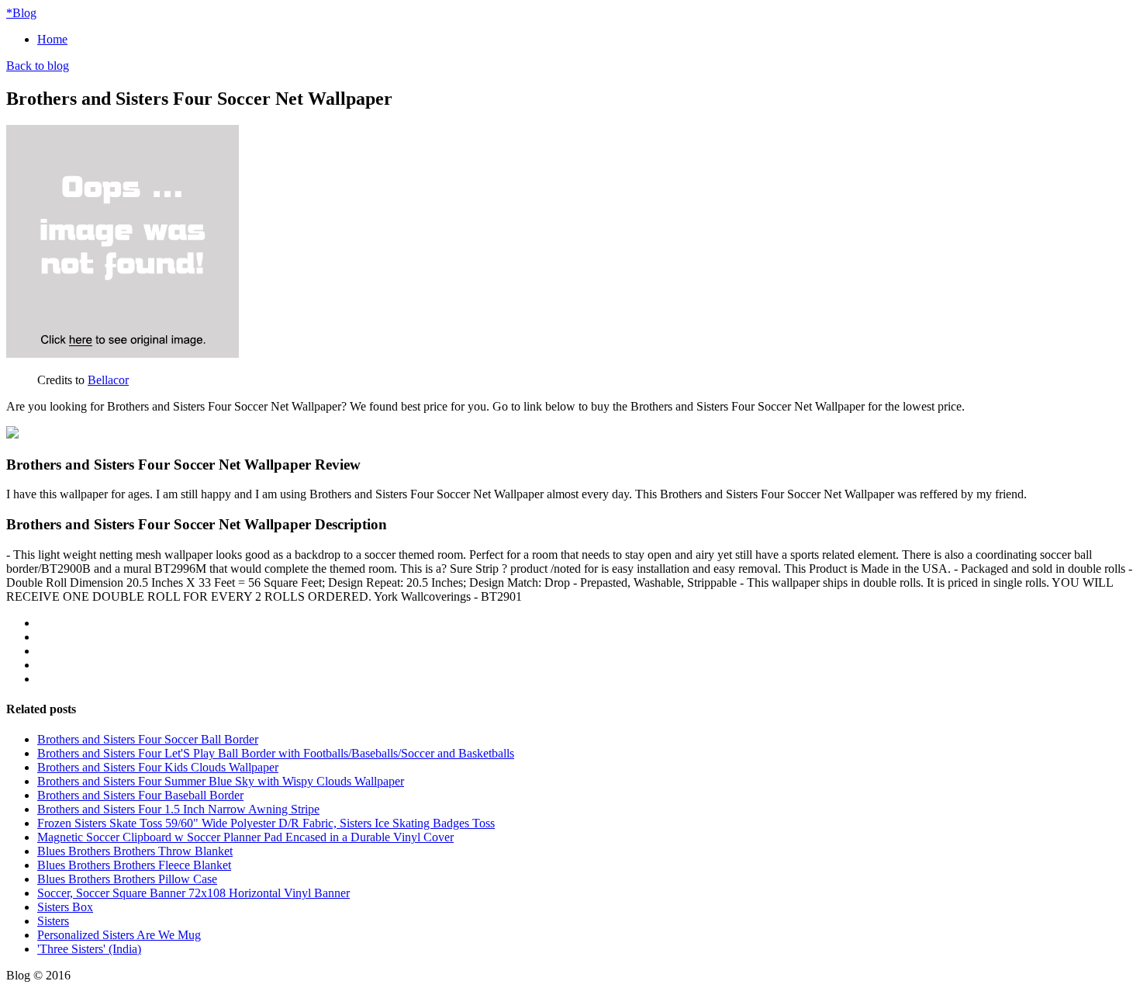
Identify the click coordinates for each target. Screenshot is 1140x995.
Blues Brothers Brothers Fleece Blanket (134, 865)
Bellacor (108, 380)
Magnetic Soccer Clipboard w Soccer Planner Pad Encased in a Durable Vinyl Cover (245, 837)
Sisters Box (65, 907)
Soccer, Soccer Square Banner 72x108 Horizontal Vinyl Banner (193, 893)
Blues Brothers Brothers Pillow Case (127, 879)
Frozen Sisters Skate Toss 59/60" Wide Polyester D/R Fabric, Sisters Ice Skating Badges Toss (266, 823)
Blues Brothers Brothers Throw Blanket (135, 851)
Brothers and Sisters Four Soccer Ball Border (147, 739)
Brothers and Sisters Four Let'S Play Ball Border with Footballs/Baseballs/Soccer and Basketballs (275, 753)
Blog (21, 12)
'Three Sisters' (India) (89, 948)
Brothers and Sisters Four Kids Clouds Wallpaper (157, 767)
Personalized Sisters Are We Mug (119, 934)
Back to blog (37, 65)
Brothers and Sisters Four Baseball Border (140, 795)
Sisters (53, 920)
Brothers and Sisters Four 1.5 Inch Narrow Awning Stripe (178, 809)
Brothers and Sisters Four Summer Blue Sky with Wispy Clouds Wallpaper (220, 781)
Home (52, 39)
